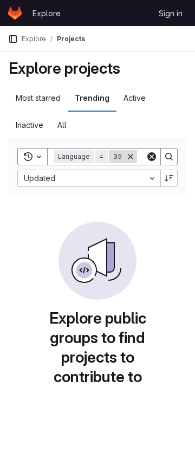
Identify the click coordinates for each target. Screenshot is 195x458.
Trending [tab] (92, 97)
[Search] (169, 156)
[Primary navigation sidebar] (13, 39)
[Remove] (130, 156)
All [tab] (62, 125)
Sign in (171, 13)
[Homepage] (15, 13)
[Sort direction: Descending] (169, 178)
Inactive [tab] (29, 125)
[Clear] (151, 156)
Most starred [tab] (38, 97)
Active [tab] (134, 97)
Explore (46, 13)
